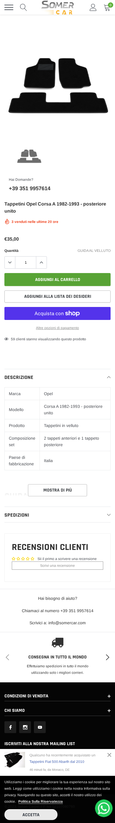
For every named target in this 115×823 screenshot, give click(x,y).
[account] (93, 7)
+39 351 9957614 (29, 188)
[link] (29, 156)
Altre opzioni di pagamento (57, 328)
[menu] (8, 7)
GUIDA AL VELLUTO (94, 251)
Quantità (11, 251)
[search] (23, 7)
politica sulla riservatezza (40, 801)
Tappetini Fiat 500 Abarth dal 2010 (56, 762)
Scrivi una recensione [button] (57, 566)
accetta (31, 815)
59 (13, 339)
